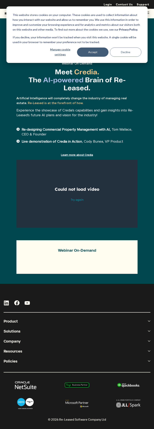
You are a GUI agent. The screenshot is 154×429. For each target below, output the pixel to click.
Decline (125, 52)
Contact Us (124, 4)
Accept (92, 52)
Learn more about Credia (77, 155)
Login (108, 4)
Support (143, 4)
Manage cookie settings (60, 52)
